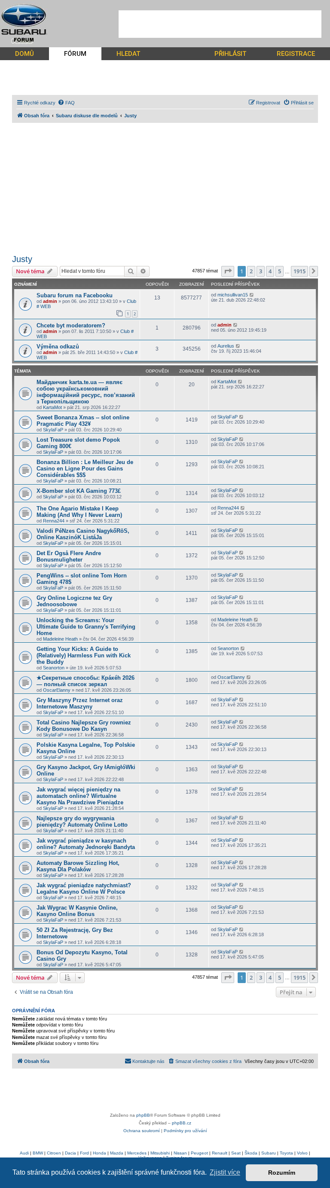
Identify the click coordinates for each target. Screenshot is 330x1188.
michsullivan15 (232, 294)
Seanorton (53, 667)
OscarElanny (56, 690)
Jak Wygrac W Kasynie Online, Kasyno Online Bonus (77, 910)
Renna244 (53, 520)
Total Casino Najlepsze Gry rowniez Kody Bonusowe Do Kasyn (84, 725)
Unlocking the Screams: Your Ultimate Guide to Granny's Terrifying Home (86, 626)
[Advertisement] (220, 24)
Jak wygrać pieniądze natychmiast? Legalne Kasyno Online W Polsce (84, 888)
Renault (219, 1153)
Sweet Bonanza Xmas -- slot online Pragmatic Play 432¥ (83, 420)
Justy (22, 259)
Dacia (70, 1153)
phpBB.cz (181, 1123)
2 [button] (251, 271)
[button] (227, 271)
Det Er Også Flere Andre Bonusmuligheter (69, 556)
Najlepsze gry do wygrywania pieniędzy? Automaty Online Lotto (82, 821)
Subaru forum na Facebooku (75, 295)
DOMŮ (24, 54)
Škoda (250, 1153)
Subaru (268, 1153)
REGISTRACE (296, 54)
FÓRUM (75, 54)
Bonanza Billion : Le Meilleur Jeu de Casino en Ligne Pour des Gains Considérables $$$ (85, 468)
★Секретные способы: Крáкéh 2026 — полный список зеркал (85, 681)
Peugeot (199, 1153)
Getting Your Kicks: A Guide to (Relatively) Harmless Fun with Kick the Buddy (84, 655)
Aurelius (225, 345)
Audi (24, 1153)
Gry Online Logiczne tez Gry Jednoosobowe (74, 601)
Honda (99, 1153)
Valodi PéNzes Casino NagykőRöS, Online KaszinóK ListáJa (83, 534)
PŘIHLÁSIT (230, 54)
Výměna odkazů (58, 346)
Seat (236, 1153)
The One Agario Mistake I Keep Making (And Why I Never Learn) (79, 511)
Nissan (180, 1153)
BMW (38, 1153)
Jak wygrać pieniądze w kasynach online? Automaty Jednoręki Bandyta (86, 843)
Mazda (116, 1153)
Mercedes (137, 1153)
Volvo (302, 1153)
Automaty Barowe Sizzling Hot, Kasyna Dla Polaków (78, 866)
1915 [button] (299, 271)
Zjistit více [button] (225, 1172)
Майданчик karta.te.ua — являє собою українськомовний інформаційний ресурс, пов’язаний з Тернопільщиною (86, 392)
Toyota (286, 1153)
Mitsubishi (160, 1153)
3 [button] (260, 271)
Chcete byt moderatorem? (71, 325)
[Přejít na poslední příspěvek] (252, 294)
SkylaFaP (53, 429)
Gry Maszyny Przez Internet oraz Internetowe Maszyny (80, 703)
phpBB (143, 1115)
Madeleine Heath (60, 638)
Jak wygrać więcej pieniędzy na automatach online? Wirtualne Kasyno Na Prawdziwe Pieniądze (80, 796)
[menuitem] (66, 103)
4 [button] (270, 271)
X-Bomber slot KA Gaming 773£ (79, 491)
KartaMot (52, 407)
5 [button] (279, 271)
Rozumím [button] (281, 1172)
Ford (84, 1153)
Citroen (54, 1153)
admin (50, 301)
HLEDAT (128, 54)
